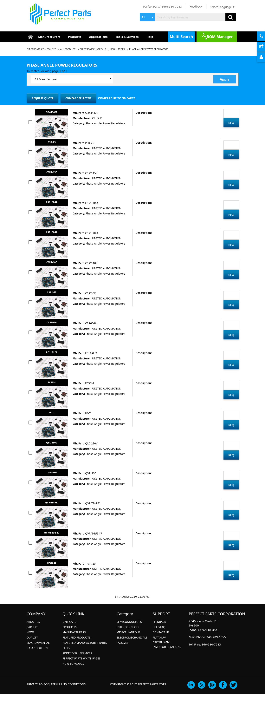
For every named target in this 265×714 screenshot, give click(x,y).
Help (149, 37)
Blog (66, 648)
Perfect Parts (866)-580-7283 (162, 6)
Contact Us (161, 632)
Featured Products (76, 637)
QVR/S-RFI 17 (51, 532)
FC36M (51, 382)
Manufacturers (49, 37)
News (30, 632)
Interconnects (128, 627)
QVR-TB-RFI (51, 502)
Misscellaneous (128, 632)
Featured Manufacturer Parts (84, 643)
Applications (98, 37)
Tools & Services (127, 37)
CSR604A (52, 322)
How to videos (73, 663)
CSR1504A (51, 232)
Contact (264, 36)
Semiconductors (129, 622)
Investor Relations (167, 647)
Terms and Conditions (68, 684)
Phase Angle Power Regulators (148, 49)
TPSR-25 (51, 562)
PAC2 (52, 412)
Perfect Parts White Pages (81, 658)
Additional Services (77, 653)
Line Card (69, 622)
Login (264, 57)
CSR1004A (51, 202)
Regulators (117, 49)
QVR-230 (52, 472)
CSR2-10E (51, 262)
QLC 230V (51, 442)
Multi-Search (181, 36)
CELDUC (97, 118)
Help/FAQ (159, 627)
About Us (33, 622)
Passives (122, 643)
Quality (32, 637)
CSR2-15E (51, 172)
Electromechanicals (93, 49)
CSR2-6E (51, 292)
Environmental (38, 643)
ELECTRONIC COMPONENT (41, 49)
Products (74, 37)
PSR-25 (52, 142)
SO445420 (51, 112)
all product (67, 49)
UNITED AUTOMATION (106, 148)
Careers (32, 627)
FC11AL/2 (51, 352)
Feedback (196, 6)
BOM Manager (220, 36)
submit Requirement (264, 47)
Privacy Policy (37, 684)
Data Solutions (38, 648)
